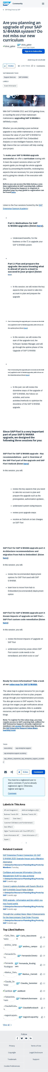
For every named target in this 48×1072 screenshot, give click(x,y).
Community (18, 4)
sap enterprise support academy (15, 753)
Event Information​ (29, 835)
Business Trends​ (27, 814)
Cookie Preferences (12, 1066)
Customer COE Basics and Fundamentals (18, 823)
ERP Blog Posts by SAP (12, 10)
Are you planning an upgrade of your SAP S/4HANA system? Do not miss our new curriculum (22, 31)
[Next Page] (26, 843)
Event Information (10, 86)
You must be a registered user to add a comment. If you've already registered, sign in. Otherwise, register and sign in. (22, 784)
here (13, 192)
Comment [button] (38, 772)
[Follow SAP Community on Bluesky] (22, 1038)
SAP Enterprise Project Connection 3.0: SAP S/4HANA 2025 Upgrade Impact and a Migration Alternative (23, 858)
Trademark (12, 1059)
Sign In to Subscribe (33, 51)
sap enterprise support (23, 748)
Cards (6, 818)
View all (6, 1025)
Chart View (16, 818)
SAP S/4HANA (23, 77)
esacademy (8, 748)
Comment (12, 793)
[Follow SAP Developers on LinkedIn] (31, 1038)
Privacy (12, 1046)
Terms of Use (36, 1046)
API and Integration (10, 810)
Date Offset (8, 827)
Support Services (10, 77)
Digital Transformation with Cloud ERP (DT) (18, 831)
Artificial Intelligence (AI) (30, 810)
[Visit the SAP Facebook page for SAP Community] (17, 1038)
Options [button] (23, 55)
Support (36, 1059)
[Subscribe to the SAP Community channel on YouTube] (26, 1038)
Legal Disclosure (36, 1053)
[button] (5, 66)
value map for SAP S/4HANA (23, 684)
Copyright (12, 1053)
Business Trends (9, 814)
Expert (6, 839)
